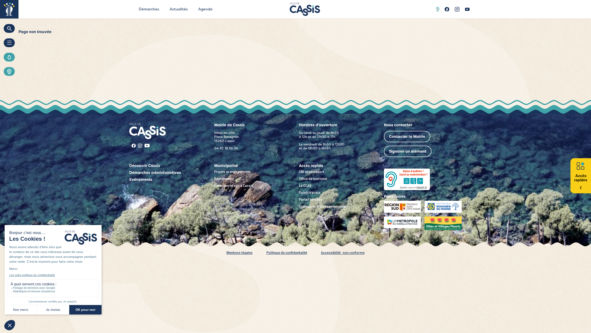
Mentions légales (239, 253)
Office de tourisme (313, 179)
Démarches (149, 9)
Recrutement (224, 179)
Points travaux (309, 192)
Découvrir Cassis (144, 165)
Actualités (179, 9)
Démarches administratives (155, 172)
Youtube (467, 9)
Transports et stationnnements (322, 206)
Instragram (457, 9)
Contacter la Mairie (407, 136)
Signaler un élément (407, 151)
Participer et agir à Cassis (233, 186)
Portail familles (310, 199)
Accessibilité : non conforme (343, 253)
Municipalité (226, 165)
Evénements (140, 179)
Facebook (447, 9)
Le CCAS (305, 186)
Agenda (205, 9)
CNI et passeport (311, 172)
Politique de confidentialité (286, 253)
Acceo (438, 9)
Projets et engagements (232, 172)
